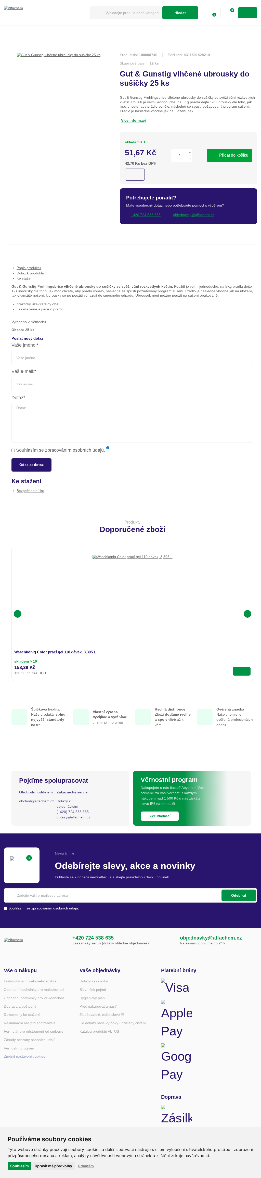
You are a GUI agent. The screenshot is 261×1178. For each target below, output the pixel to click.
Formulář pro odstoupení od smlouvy (33, 1031)
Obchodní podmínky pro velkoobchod (34, 998)
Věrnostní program (19, 1048)
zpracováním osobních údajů (74, 450)
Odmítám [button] (86, 1166)
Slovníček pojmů (93, 989)
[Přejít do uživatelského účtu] (201, 13)
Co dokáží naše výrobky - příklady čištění (113, 1023)
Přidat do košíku (233, 155)
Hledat (180, 13)
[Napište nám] (169, 940)
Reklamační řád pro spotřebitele (30, 1023)
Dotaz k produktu (30, 273)
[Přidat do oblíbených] (135, 175)
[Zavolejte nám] (62, 940)
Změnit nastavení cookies (24, 1056)
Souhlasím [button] (19, 1166)
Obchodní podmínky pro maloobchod (34, 989)
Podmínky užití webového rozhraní (32, 981)
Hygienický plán (92, 998)
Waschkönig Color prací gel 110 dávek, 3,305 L (55, 652)
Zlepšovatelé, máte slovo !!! (102, 1014)
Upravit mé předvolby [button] (53, 1166)
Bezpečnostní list (30, 491)
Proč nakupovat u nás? (98, 1006)
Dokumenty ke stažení (22, 1014)
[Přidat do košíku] (242, 671)
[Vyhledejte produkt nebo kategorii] (126, 12)
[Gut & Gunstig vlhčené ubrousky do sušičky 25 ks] (58, 55)
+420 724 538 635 (93, 938)
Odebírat (238, 895)
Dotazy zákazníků (94, 981)
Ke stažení (25, 278)
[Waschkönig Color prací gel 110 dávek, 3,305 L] (133, 594)
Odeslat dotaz (31, 465)
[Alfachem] (44, 13)
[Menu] (247, 12)
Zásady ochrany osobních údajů (30, 1040)
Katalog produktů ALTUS (99, 1031)
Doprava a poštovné (20, 1006)
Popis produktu (29, 268)
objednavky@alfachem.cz (211, 938)
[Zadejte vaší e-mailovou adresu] (130, 895)
